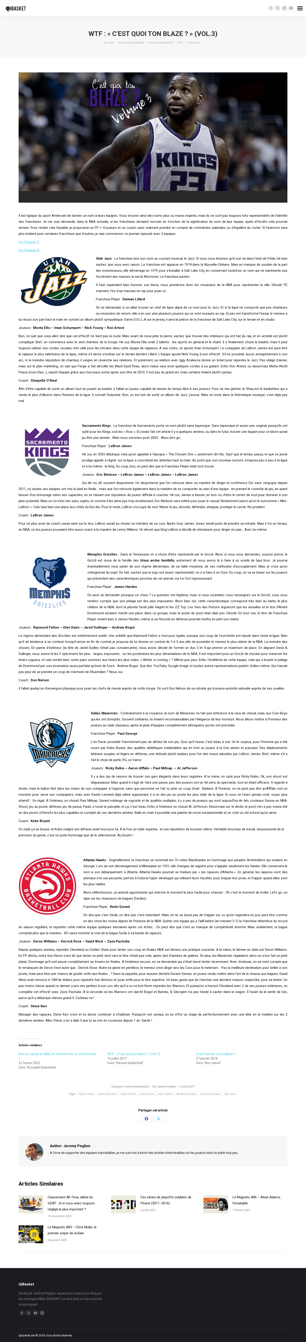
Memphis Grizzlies (186, 1094)
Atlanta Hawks (86, 1094)
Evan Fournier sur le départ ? (216, 1054)
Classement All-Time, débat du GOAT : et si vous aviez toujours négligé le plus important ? (71, 1203)
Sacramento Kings (210, 1094)
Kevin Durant (147, 1094)
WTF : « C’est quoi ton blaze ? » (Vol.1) (133, 1054)
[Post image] (31, 1204)
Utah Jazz (229, 1094)
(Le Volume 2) (29, 250)
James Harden (128, 1094)
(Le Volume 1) (29, 242)
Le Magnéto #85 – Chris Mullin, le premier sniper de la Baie (72, 1230)
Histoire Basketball (136, 1086)
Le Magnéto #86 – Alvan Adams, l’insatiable (257, 1200)
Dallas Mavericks (107, 1094)
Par (164, 1086)
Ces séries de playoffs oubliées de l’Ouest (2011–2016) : (165, 1200)
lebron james (165, 1094)
